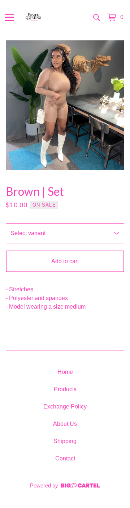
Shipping (65, 441)
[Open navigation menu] (9, 17)
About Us (65, 424)
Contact (65, 458)
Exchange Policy (65, 406)
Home (65, 372)
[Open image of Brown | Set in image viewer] (65, 105)
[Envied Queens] (33, 17)
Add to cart (65, 261)
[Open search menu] (96, 17)
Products (65, 389)
